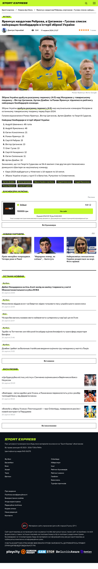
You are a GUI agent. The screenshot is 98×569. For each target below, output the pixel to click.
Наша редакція (11, 512)
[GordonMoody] (28, 552)
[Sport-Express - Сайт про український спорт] (13, 3)
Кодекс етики (10, 508)
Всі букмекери (49, 225)
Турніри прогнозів (58, 483)
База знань (55, 480)
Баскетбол (9, 462)
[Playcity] (13, 552)
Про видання (10, 491)
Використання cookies (14, 498)
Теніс (7, 473)
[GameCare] (86, 552)
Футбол (6, 16)
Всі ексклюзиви (49, 425)
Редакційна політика (13, 505)
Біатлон (8, 476)
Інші (52, 466)
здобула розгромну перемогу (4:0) (34, 108)
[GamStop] (46, 552)
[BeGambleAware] (67, 551)
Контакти (9, 515)
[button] (86, 3)
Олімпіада (55, 459)
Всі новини (49, 361)
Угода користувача (13, 502)
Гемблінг (54, 476)
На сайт (63, 211)
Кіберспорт (55, 462)
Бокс (5, 314)
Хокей (7, 469)
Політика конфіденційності (16, 495)
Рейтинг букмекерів (59, 469)
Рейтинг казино (57, 473)
